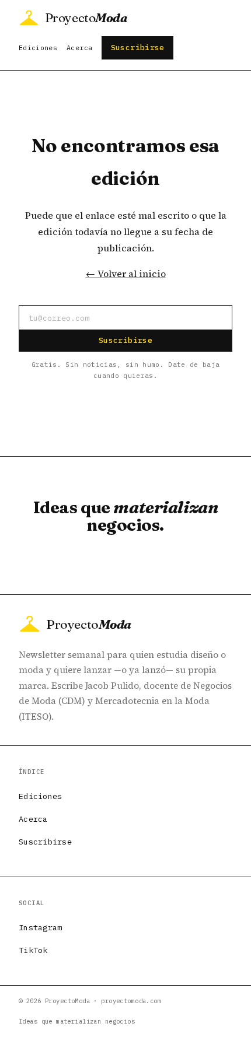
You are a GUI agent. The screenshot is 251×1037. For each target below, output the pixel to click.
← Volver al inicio (126, 273)
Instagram (40, 927)
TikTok (33, 950)
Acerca (79, 47)
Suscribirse (138, 47)
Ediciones (38, 47)
